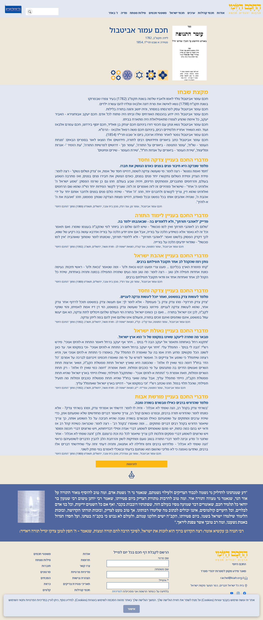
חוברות (46, 566)
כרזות (47, 584)
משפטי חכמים (158, 13)
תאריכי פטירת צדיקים (76, 584)
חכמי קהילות (206, 13)
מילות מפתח (138, 13)
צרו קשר (85, 566)
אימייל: (164, 580)
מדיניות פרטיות (80, 572)
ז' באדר (113, 13)
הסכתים (46, 578)
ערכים (191, 13)
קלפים (47, 590)
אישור (131, 609)
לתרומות (131, 464)
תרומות (85, 560)
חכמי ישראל (176, 13)
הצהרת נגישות (81, 578)
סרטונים (45, 572)
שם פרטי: (163, 558)
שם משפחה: (161, 569)
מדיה (124, 13)
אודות (221, 13)
